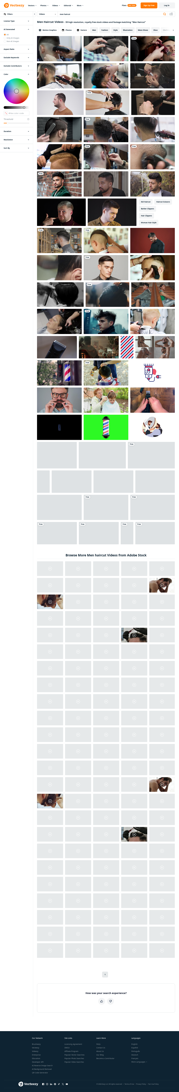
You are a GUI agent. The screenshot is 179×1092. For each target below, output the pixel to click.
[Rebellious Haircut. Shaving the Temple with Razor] (152, 267)
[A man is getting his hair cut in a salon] (107, 294)
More (79, 5)
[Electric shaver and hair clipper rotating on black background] (59, 427)
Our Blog (100, 1055)
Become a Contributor (105, 1058)
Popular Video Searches (74, 1062)
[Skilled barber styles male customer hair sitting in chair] (99, 347)
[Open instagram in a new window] (47, 1084)
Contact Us (100, 1047)
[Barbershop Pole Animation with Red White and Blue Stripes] (127, 347)
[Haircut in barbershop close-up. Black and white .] (60, 294)
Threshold (8, 119)
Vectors (31, 5)
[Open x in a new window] (63, 1084)
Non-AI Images (13, 41)
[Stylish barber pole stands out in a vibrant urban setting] (59, 373)
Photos (43, 5)
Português (135, 1051)
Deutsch (134, 1055)
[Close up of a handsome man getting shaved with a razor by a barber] (152, 75)
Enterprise (36, 1055)
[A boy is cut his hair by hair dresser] (107, 102)
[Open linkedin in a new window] (51, 1084)
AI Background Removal (42, 1069)
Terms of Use (129, 1084)
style (115, 30)
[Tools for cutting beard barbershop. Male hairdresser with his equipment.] (43, 481)
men (94, 30)
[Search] (164, 14)
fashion (104, 30)
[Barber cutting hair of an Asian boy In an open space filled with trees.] (106, 373)
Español (134, 1047)
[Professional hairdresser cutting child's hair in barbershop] (152, 321)
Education (36, 1058)
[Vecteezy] (14, 5)
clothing (166, 30)
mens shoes (143, 30)
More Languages (138, 1062)
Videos (55, 5)
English (134, 1044)
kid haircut (145, 202)
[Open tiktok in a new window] (59, 1084)
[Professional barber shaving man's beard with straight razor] (106, 75)
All (8, 34)
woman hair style (148, 222)
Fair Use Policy (153, 1084)
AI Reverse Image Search (42, 1065)
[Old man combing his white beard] (155, 481)
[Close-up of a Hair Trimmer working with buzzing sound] (57, 347)
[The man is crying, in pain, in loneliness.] (112, 212)
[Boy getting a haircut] (106, 400)
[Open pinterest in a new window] (55, 1084)
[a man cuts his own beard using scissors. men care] (113, 481)
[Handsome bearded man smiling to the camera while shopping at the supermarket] (59, 240)
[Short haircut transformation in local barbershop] (59, 267)
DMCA (67, 1047)
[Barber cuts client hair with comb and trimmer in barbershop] (153, 102)
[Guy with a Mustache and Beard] (57, 533)
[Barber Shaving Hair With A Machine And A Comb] (59, 507)
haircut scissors (163, 202)
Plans (124, 5)
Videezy (35, 1051)
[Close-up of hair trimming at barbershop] (152, 156)
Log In (166, 5)
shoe (155, 30)
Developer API (38, 1062)
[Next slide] (171, 30)
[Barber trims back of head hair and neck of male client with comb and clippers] (59, 75)
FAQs (98, 1044)
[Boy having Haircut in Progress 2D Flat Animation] (152, 427)
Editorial (67, 5)
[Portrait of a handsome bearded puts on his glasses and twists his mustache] (59, 400)
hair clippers (146, 215)
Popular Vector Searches (74, 1055)
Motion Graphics (50, 30)
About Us (100, 1051)
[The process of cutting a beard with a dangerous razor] (106, 156)
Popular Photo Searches (74, 1058)
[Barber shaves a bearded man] (152, 48)
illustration (127, 30)
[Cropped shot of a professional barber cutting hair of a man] (106, 48)
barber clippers (147, 208)
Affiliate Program (71, 1051)
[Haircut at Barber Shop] (106, 129)
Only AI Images (13, 38)
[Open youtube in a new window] (67, 1084)
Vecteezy (35, 1047)
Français (134, 1058)
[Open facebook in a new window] (43, 1084)
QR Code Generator (40, 1072)
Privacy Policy (141, 1084)
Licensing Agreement (73, 1044)
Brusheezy (36, 1044)
